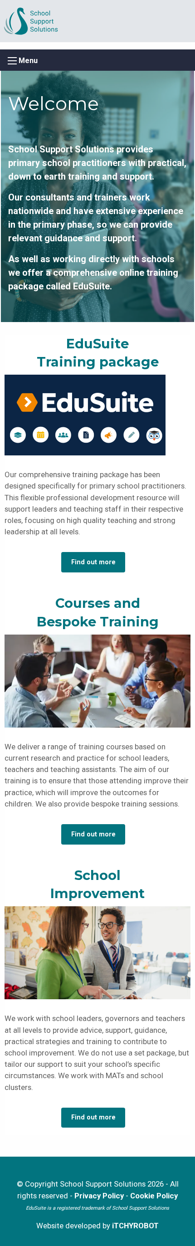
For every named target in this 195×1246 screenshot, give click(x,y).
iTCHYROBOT (135, 1225)
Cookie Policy (154, 1195)
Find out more (93, 562)
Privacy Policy (99, 1195)
